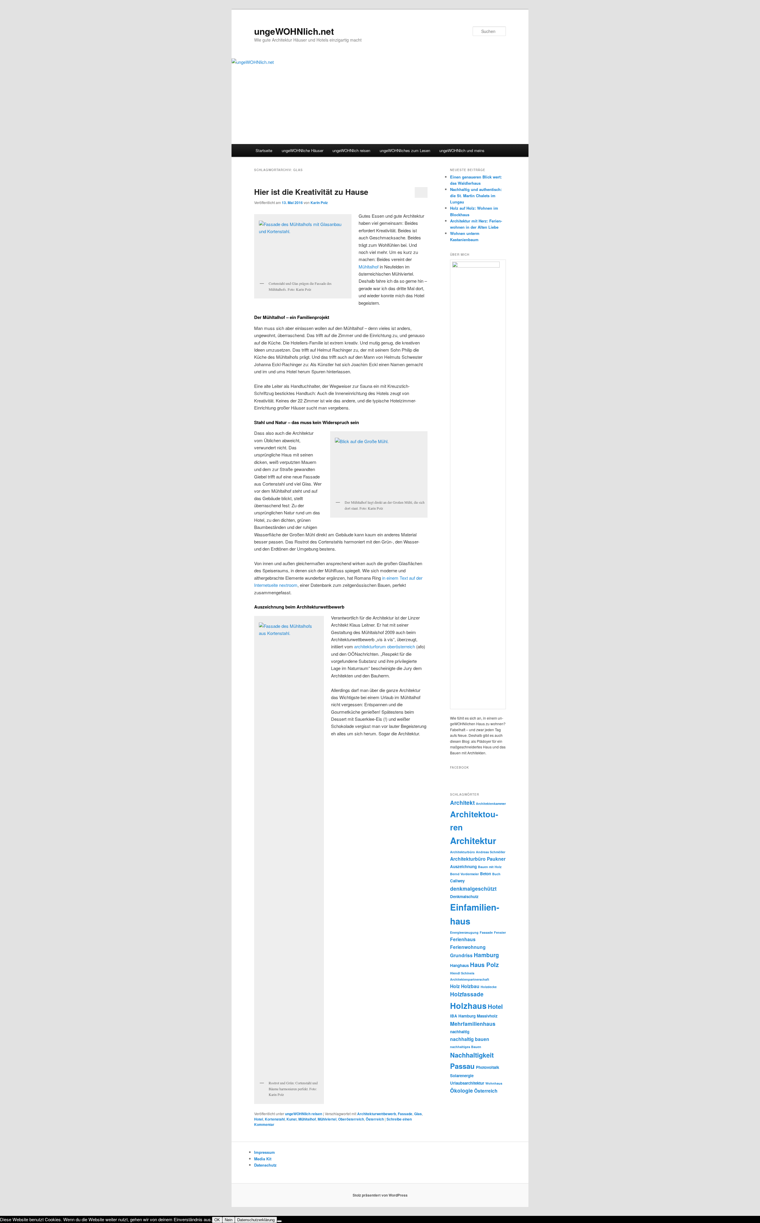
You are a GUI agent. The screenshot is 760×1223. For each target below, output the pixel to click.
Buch (496, 874)
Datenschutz (265, 1165)
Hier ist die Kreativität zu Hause (311, 191)
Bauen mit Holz (489, 867)
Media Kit (262, 1159)
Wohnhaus (493, 1083)
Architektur (473, 840)
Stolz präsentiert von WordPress (380, 1195)
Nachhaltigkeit (472, 1055)
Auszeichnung (463, 866)
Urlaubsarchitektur (467, 1083)
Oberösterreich (351, 1119)
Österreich (375, 1119)
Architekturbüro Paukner (478, 858)
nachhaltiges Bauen (465, 1047)
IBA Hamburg (463, 1016)
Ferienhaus (463, 939)
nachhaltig (459, 1031)
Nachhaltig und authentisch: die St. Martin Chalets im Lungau (476, 196)
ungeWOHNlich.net (294, 31)
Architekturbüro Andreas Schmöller (477, 852)
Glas (418, 1113)
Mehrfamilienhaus (472, 1023)
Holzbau (470, 986)
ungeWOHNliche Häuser (302, 150)
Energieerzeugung (464, 932)
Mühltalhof (369, 266)
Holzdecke (489, 987)
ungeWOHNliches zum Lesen (405, 150)
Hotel (258, 1119)
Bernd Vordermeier (464, 874)
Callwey (457, 881)
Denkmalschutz (464, 896)
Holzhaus (468, 1005)
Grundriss (461, 955)
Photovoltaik (487, 1067)
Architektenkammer (491, 803)
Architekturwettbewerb (376, 1113)
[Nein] (279, 1221)
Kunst (291, 1119)
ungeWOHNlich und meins (461, 150)
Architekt (462, 803)
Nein (228, 1220)
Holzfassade (467, 994)
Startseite (264, 150)
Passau (462, 1066)
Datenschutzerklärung (256, 1220)
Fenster (500, 932)
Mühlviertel (327, 1119)
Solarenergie (462, 1075)
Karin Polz (319, 202)
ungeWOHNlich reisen (351, 150)
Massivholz (487, 1016)
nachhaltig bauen (469, 1039)
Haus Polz (484, 964)
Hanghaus (459, 965)
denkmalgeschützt (473, 888)
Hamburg (486, 955)
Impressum (264, 1152)
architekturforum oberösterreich (384, 646)
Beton (485, 873)
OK (217, 1220)
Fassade (405, 1113)
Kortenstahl (275, 1119)
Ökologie (461, 1090)
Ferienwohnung (468, 947)
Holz (455, 986)
